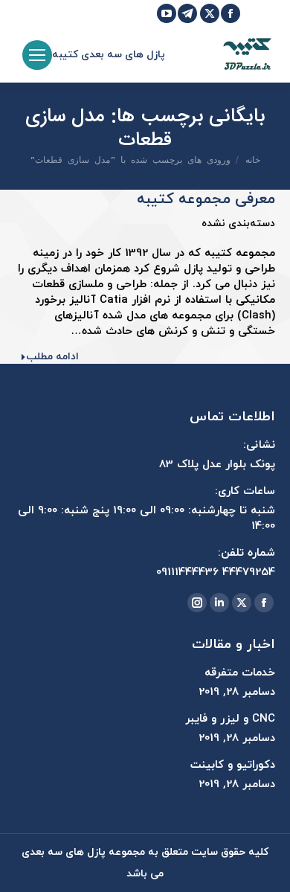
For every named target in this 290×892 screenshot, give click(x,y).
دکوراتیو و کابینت (232, 765)
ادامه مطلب (52, 357)
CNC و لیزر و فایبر (230, 719)
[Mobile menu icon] (37, 55)
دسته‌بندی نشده (238, 223)
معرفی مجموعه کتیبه (206, 199)
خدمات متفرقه (239, 673)
